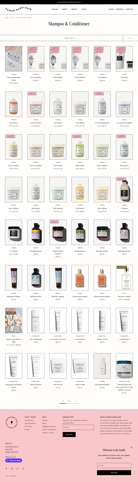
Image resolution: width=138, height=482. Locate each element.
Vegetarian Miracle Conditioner (58, 252)
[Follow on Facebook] (6, 469)
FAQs (44, 423)
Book (84, 9)
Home (6, 17)
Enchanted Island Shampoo (80, 296)
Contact (45, 420)
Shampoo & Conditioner (23, 17)
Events (27, 429)
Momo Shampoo (80, 166)
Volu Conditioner (80, 123)
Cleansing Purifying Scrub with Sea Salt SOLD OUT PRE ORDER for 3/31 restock (124, 387)
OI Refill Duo (124, 77)
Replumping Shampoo (124, 251)
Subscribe (114, 472)
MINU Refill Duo (58, 77)
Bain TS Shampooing (36, 339)
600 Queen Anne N (12, 446)
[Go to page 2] (75, 401)
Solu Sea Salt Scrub (36, 123)
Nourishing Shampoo (36, 251)
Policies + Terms (48, 433)
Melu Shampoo (36, 208)
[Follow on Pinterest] (17, 469)
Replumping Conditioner (13, 296)
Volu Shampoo (58, 123)
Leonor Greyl (35, 336)
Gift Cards (28, 426)
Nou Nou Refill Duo (35, 77)
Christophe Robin (124, 381)
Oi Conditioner (14, 251)
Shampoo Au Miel (102, 339)
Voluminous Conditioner (124, 296)
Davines (13, 74)
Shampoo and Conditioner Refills (13, 340)
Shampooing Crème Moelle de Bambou (13, 385)
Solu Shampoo (14, 123)
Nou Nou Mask (57, 166)
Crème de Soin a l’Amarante (58, 339)
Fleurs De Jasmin (58, 384)
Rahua (80, 293)
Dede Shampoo (80, 208)
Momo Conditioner (102, 166)
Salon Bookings (30, 423)
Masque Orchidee (80, 384)
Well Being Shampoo (36, 296)
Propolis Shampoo (124, 339)
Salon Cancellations (49, 429)
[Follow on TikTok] (23, 469)
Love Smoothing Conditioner (124, 123)
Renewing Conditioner (102, 251)
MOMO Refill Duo (80, 77)
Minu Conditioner (14, 208)
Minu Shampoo (124, 166)
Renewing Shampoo (80, 251)
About (74, 9)
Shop (64, 9)
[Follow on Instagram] (12, 469)
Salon (55, 9)
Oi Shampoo (124, 208)
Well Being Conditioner (58, 296)
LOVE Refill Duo (102, 77)
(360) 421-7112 (10, 457)
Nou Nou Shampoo (13, 166)
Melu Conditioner (58, 208)
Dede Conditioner (102, 208)
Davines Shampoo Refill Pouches (13, 78)
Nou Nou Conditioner (36, 166)
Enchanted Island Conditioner (102, 296)
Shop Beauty (29, 420)
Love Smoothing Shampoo (102, 123)
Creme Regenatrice (80, 339)
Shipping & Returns (49, 426)
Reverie (102, 381)
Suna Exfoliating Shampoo (102, 384)
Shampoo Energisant (36, 384)
